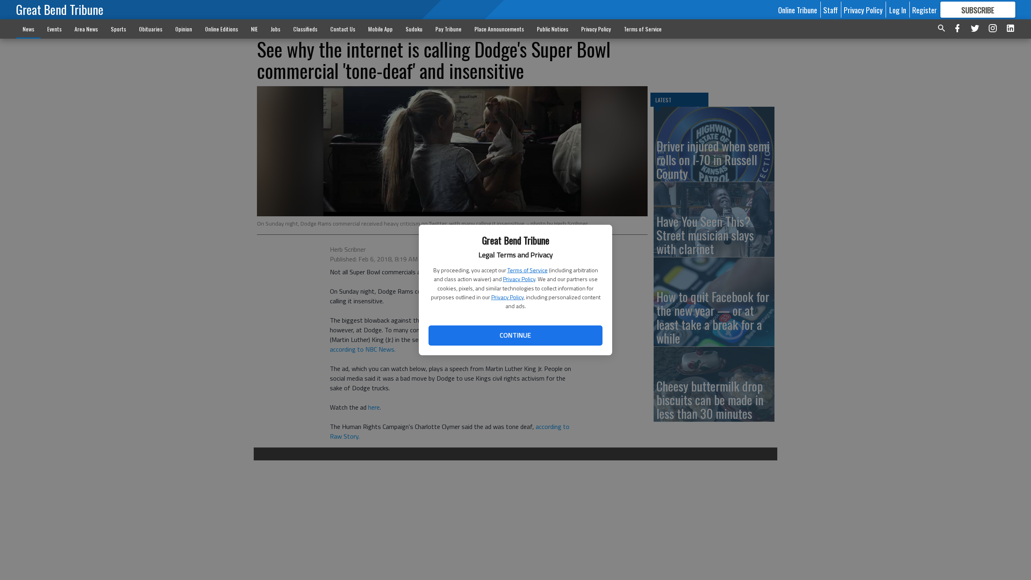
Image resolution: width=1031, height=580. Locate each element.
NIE (254, 29)
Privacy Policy (519, 279)
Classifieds (305, 29)
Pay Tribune (448, 29)
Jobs (275, 29)
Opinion (183, 29)
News (28, 29)
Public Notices (552, 29)
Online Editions (221, 29)
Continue (515, 335)
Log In (897, 9)
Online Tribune (797, 9)
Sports (118, 29)
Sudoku (414, 29)
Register (924, 9)
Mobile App (380, 29)
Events (54, 29)
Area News (86, 29)
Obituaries (150, 29)
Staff (830, 9)
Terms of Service (527, 270)
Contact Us (342, 29)
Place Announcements (499, 29)
